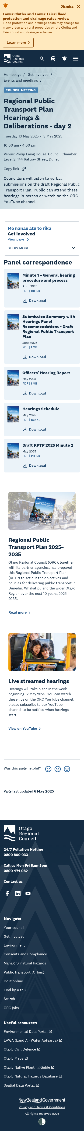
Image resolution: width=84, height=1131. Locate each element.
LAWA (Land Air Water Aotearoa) (31, 1040)
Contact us (13, 881)
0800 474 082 (16, 870)
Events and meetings (21, 80)
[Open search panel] (42, 58)
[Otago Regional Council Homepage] (14, 58)
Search (9, 998)
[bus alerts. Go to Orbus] (53, 58)
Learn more (16, 42)
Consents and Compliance (25, 954)
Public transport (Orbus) (24, 972)
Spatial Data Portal (19, 1085)
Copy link (11, 168)
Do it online (13, 981)
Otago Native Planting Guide (27, 1067)
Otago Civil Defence (20, 1049)
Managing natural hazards (25, 963)
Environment (14, 945)
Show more (18, 248)
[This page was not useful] (48, 768)
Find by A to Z (15, 989)
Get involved (38, 74)
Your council (14, 927)
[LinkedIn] (17, 893)
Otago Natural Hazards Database (31, 1076)
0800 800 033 (16, 854)
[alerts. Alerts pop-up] (64, 58)
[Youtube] (28, 893)
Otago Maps (13, 1058)
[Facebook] (7, 893)
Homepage (12, 74)
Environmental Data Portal (26, 1031)
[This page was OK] (57, 768)
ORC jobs (11, 1007)
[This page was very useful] (67, 768)
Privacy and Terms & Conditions (42, 1107)
